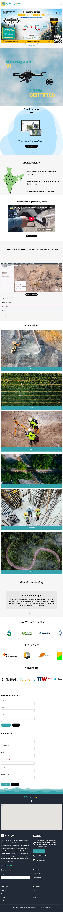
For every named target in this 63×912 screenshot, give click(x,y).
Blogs (34, 897)
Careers (3, 894)
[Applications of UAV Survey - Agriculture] (31, 374)
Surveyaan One (37, 873)
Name (3, 738)
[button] (2, 132)
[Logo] (10, 4)
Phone (3, 707)
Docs (34, 890)
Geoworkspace (37, 877)
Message (3, 767)
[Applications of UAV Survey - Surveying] (31, 412)
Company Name (5, 745)
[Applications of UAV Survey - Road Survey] (31, 533)
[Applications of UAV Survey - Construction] (31, 490)
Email (3, 700)
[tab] (31, 259)
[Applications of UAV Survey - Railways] (31, 454)
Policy (3, 900)
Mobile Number (5, 759)
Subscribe (15, 877)
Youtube (35, 894)
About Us (3, 890)
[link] (31, 54)
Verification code (5, 715)
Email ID (3, 752)
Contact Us (4, 897)
